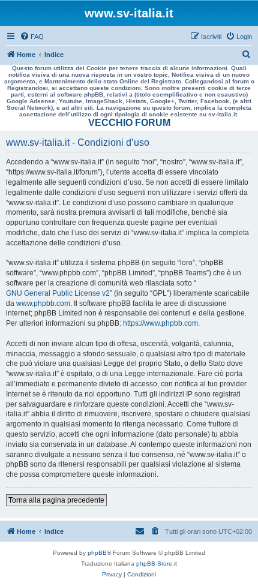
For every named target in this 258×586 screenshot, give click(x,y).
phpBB (97, 552)
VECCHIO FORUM (129, 123)
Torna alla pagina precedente (56, 500)
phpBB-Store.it (156, 563)
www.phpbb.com (43, 303)
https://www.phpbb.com (160, 323)
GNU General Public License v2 (58, 293)
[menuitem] (32, 36)
